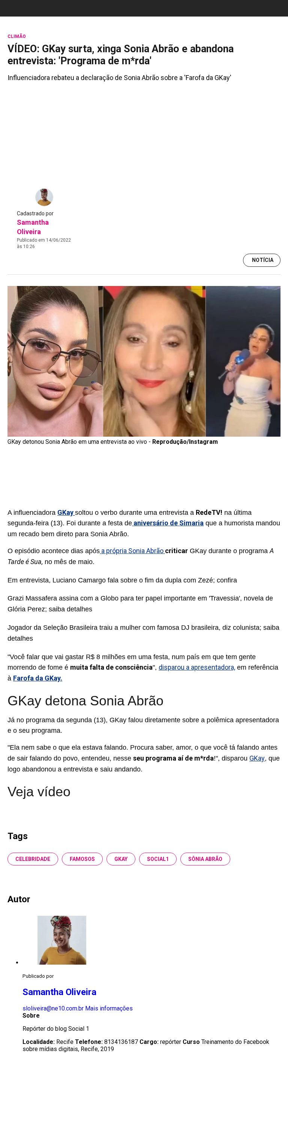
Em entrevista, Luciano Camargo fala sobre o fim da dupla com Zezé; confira (122, 580)
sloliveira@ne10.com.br (53, 1008)
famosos (82, 859)
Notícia (262, 260)
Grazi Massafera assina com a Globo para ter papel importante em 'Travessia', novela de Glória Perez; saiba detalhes (140, 603)
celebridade (32, 859)
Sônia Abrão (205, 859)
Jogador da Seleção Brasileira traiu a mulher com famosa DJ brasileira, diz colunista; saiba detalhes (143, 633)
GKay (257, 758)
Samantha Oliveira (59, 992)
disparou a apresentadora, (197, 667)
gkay (121, 859)
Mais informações (109, 1008)
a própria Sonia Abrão (132, 551)
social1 (158, 859)
